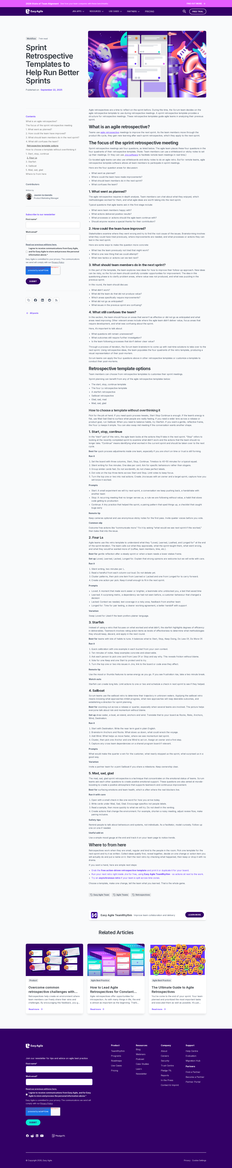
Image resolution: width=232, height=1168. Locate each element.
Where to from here (36, 174)
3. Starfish (31, 161)
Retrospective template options (42, 145)
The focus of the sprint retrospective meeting (49, 125)
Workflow (31, 38)
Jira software (131, 154)
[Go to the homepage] (34, 1046)
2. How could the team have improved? (46, 133)
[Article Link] (54, 960)
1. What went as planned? (39, 129)
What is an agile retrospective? (41, 121)
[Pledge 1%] (58, 1135)
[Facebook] (35, 300)
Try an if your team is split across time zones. (125, 878)
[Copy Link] (28, 300)
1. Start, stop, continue (37, 153)
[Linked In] (42, 300)
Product (33, 980)
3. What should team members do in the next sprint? (52, 137)
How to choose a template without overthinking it (51, 149)
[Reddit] (49, 300)
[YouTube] (42, 1136)
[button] (78, 11)
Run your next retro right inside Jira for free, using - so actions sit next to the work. (147, 874)
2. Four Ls (32, 157)
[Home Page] (34, 11)
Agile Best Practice (100, 980)
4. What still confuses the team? (42, 141)
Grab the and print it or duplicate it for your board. (140, 870)
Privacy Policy (58, 262)
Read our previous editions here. (41, 244)
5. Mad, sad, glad (34, 170)
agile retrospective (109, 132)
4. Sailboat (31, 166)
